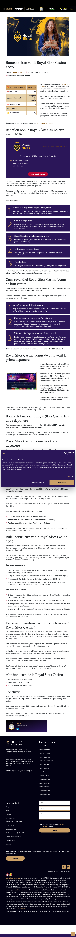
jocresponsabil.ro (22, 908)
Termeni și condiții (11, 829)
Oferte (22, 72)
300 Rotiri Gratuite (44, 787)
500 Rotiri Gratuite (44, 794)
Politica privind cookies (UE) (14, 836)
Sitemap (8, 844)
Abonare (15, 858)
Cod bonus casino (44, 749)
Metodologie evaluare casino (14, 821)
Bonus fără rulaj (44, 764)
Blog (7, 810)
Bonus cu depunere (45, 753)
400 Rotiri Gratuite (44, 790)
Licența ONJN (10, 825)
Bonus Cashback (44, 768)
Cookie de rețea (10, 840)
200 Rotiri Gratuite (44, 783)
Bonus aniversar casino (46, 761)
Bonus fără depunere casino (47, 746)
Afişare (68, 476)
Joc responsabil (10, 818)
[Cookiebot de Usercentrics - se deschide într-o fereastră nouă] (66, 453)
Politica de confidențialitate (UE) (15, 833)
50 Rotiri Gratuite (44, 775)
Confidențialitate (65, 871)
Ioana (15, 72)
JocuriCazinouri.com (13, 878)
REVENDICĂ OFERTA (38, 174)
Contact (8, 814)
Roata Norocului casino (46, 772)
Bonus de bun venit (44, 757)
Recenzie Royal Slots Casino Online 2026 (54, 147)
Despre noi (9, 807)
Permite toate (62, 482)
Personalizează (37, 482)
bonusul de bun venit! (45, 123)
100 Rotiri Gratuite (44, 779)
